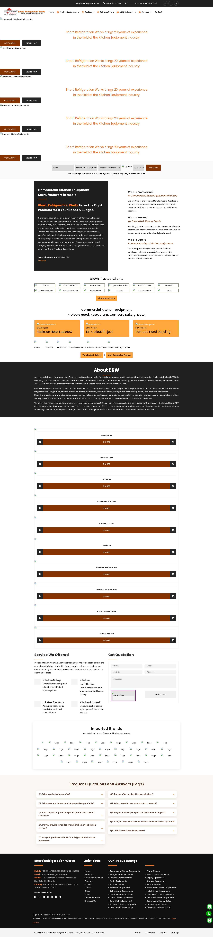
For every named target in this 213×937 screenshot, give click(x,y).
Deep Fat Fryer (106, 457)
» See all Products (92, 897)
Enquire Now (31, 43)
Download (150, 932)
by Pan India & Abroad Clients (144, 221)
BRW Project (42, 328)
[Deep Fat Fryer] (40, 464)
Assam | (81, 918)
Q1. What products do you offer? (54, 794)
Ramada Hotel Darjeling (152, 332)
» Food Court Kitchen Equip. (120, 907)
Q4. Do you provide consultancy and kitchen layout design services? (67, 826)
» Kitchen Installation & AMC (158, 907)
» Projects (88, 881)
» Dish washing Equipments (120, 891)
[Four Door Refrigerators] (40, 574)
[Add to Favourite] (173, 442)
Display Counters (106, 633)
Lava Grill (106, 479)
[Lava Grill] (40, 486)
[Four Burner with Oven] (40, 508)
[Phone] (207, 912)
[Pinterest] (56, 897)
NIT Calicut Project (99, 332)
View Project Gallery (91, 355)
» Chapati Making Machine (120, 877)
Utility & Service (126, 12)
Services (145, 12)
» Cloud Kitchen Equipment (120, 897)
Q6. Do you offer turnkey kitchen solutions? (131, 794)
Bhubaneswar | (116, 918)
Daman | (159, 918)
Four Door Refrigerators (106, 567)
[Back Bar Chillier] (40, 530)
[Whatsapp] (208, 905)
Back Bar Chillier (106, 523)
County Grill (106, 435)
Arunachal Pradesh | (70, 918)
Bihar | (125, 918)
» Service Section (153, 884)
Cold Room (106, 545)
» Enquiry (87, 884)
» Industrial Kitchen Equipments (159, 894)
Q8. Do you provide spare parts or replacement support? (137, 812)
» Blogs (87, 891)
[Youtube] (170, 3)
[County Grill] (40, 442)
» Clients (87, 887)
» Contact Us (90, 901)
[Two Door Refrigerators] (40, 596)
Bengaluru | (100, 918)
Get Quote (160, 694)
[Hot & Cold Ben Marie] (40, 618)
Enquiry (163, 932)
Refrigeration (106, 12)
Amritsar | (46, 918)
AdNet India (99, 932)
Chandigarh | (132, 918)
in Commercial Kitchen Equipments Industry (152, 195)
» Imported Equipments (119, 887)
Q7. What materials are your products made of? (133, 803)
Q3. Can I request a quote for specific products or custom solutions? (66, 814)
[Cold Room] (40, 552)
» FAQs (87, 894)
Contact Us (10, 43)
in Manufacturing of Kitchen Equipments (150, 243)
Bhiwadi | (107, 918)
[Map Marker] (60, 897)
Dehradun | (167, 918)
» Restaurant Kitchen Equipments (160, 887)
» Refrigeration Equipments (120, 874)
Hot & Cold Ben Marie (106, 611)
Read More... (150, 409)
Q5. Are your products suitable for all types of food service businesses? (66, 839)
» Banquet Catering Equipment (122, 904)
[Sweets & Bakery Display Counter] (40, 640)
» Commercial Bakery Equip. (120, 894)
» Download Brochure (93, 877)
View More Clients (106, 298)
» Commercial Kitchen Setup (158, 901)
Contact (158, 12)
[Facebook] (165, 3)
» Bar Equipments (116, 884)
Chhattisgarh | (150, 918)
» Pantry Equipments (117, 881)
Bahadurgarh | (90, 918)
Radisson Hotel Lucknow (54, 332)
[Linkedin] (44, 897)
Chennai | (141, 918)
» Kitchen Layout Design (156, 904)
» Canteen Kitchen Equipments (159, 897)
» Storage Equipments (155, 881)
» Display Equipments (154, 877)
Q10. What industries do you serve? (127, 830)
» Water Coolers (152, 871)
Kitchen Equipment (68, 12)
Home (51, 12)
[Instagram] (176, 3)
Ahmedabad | (38, 918)
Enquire (106, 442)
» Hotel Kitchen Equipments (157, 891)
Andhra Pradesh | (57, 918)
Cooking (88, 12)
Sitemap (175, 932)
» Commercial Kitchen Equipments (124, 871)
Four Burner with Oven (106, 501)
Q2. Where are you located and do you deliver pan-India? (66, 803)
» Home (87, 871)
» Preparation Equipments (157, 874)
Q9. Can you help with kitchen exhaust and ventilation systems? (142, 821)
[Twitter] (39, 897)
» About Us (88, 874)
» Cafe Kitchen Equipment (120, 901)
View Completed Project (119, 355)
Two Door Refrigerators (106, 589)
